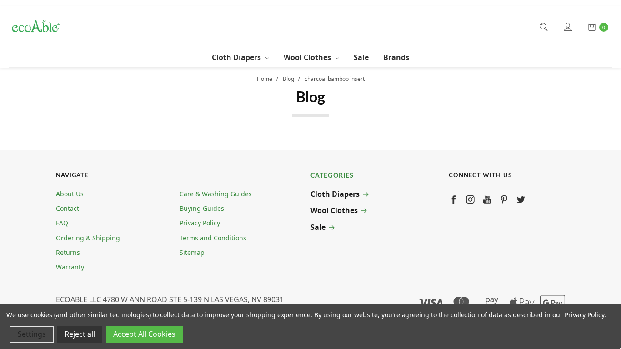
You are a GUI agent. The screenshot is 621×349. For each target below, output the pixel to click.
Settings (32, 334)
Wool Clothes (308, 57)
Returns (68, 252)
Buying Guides (202, 208)
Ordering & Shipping (88, 238)
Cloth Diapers (237, 57)
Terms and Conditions (213, 238)
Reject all (80, 334)
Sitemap (192, 252)
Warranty (70, 267)
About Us (70, 193)
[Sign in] (567, 27)
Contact (67, 208)
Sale (361, 57)
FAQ (62, 223)
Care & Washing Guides (216, 193)
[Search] (543, 27)
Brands (396, 57)
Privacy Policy (200, 223)
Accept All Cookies (144, 334)
